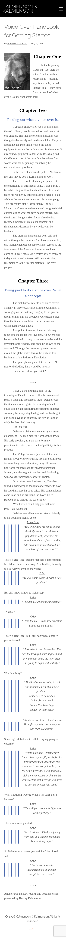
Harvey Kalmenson (17, 43)
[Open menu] (61, 8)
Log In (33, 928)
